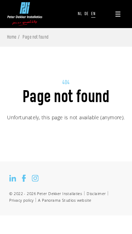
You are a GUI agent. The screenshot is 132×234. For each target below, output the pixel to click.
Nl (80, 14)
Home (12, 37)
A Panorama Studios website (64, 200)
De (86, 14)
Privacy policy (21, 200)
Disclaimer (96, 193)
